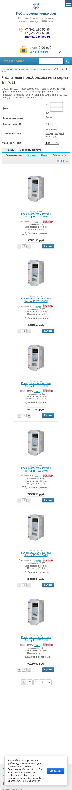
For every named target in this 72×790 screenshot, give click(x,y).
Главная (5, 69)
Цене (44, 155)
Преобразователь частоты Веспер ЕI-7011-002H (36, 554)
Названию (31, 155)
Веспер (59, 69)
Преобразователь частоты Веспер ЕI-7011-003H (36, 300)
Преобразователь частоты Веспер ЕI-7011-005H (36, 384)
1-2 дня (49, 133)
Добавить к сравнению (37, 233)
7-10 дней (51, 137)
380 (53, 124)
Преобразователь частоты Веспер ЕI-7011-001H (36, 215)
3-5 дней (59, 133)
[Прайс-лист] (67, 161)
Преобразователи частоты (42, 69)
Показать (9, 149)
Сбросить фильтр (30, 149)
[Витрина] (62, 161)
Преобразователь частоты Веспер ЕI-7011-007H (36, 469)
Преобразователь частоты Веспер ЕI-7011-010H (36, 639)
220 (47, 124)
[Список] (58, 161)
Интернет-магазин (19, 69)
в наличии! (51, 129)
